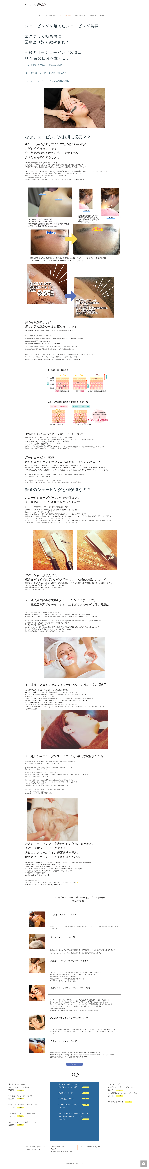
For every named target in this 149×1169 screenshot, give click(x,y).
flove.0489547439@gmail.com (61, 1152)
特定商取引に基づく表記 (74, 1163)
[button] (44, 65)
